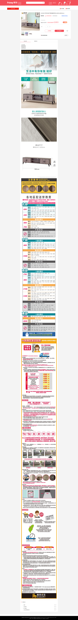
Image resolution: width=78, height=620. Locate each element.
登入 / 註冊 (69, 1)
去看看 (66, 35)
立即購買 (49, 30)
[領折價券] (68, 8)
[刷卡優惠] (62, 8)
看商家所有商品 (65, 15)
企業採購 (50, 2)
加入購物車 (59, 30)
